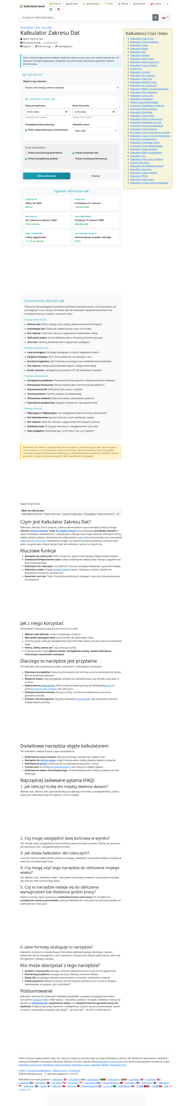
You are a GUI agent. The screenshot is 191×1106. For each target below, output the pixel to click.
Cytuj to (27, 46)
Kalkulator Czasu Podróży (143, 149)
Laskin (43, 1086)
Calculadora (93, 1079)
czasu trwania (49, 688)
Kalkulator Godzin (139, 55)
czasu (80, 537)
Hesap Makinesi (111, 1082)
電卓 (166, 1086)
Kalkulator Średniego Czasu (145, 142)
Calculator (134, 1079)
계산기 (23, 1089)
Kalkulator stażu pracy (142, 179)
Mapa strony (60, 1070)
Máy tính (57, 1086)
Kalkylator (29, 1086)
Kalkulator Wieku (139, 48)
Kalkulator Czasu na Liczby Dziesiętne (150, 135)
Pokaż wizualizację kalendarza (45, 152)
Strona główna (27, 27)
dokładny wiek (60, 569)
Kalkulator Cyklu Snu (141, 78)
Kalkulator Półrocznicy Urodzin (146, 159)
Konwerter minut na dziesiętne (146, 125)
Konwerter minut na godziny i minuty (150, 132)
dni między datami (66, 530)
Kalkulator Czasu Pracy (142, 115)
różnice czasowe (39, 530)
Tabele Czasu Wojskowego (144, 102)
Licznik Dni (136, 68)
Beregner (58, 1079)
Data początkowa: (35, 105)
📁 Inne (109, 3)
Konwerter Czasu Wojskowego (146, 145)
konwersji (37, 999)
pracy (109, 685)
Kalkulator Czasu (139, 45)
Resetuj (96, 175)
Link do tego (44, 46)
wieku (23, 540)
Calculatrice (91, 1082)
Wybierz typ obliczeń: (35, 81)
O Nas (22, 1070)
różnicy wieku (48, 760)
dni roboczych (38, 540)
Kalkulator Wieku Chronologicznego (149, 88)
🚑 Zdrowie (72, 3)
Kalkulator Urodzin (140, 72)
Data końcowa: (81, 105)
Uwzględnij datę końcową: (40, 124)
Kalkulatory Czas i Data (110, 1061)
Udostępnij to (64, 46)
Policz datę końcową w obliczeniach (48, 129)
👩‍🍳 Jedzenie (139, 3)
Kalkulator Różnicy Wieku (143, 109)
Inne (38, 27)
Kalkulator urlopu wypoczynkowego (149, 182)
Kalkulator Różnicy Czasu (143, 82)
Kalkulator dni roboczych (143, 85)
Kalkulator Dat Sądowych (143, 139)
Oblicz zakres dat (46, 175)
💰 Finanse (55, 3)
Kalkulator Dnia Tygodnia (143, 92)
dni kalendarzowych (60, 766)
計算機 (139, 1086)
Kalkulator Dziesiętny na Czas (145, 122)
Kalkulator (130, 1082)
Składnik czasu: (81, 124)
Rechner (72, 1086)
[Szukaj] (155, 17)
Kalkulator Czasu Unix (141, 38)
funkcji (37, 688)
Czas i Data (47, 27)
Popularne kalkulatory (39, 1070)
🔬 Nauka (123, 3)
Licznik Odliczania (139, 162)
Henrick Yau (36, 38)
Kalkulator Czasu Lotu (141, 95)
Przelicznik (74, 1070)
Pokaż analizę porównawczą (91, 158)
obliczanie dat (40, 1003)
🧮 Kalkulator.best (32, 6)
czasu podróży (83, 698)
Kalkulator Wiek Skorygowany (146, 152)
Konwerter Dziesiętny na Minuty (147, 105)
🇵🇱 (155, 3)
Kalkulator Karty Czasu (142, 58)
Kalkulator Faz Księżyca (142, 75)
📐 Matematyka (91, 3)
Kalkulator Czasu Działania (144, 41)
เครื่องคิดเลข (124, 1086)
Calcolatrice (75, 1079)
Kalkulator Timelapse (141, 98)
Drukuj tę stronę (32, 42)
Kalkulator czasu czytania (143, 172)
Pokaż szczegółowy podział (43, 158)
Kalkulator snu (138, 155)
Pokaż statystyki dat (87, 152)
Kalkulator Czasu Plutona (143, 129)
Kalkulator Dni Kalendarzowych (146, 165)
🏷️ (167, 3)
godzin (43, 763)
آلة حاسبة (107, 1086)
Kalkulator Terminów (141, 112)
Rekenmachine (90, 1086)
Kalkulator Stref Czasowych (144, 62)
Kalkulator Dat (138, 52)
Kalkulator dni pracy (141, 169)
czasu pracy (47, 685)
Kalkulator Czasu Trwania (143, 65)
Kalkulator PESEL (139, 176)
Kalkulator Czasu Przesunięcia (146, 119)
